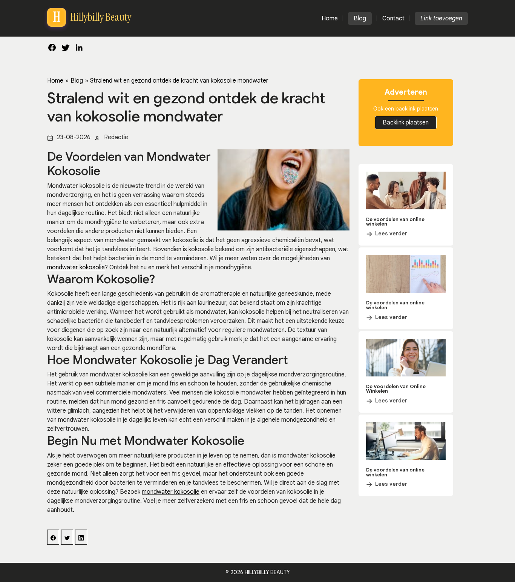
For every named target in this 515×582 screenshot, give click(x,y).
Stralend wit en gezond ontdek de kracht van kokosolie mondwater (179, 80)
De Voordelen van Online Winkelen (396, 389)
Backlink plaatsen (406, 122)
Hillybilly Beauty (267, 572)
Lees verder (391, 233)
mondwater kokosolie (76, 267)
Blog (77, 80)
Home (55, 80)
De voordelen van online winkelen (395, 221)
